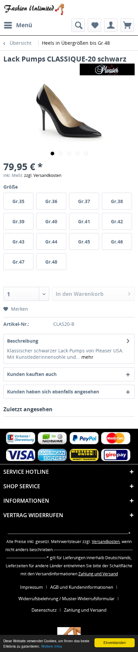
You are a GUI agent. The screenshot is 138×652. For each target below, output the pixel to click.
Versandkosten (106, 541)
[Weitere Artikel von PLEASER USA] (107, 69)
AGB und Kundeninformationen (81, 587)
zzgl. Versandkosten (42, 175)
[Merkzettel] (94, 25)
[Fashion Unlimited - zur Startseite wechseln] (33, 9)
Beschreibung (22, 341)
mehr (86, 357)
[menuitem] (18, 25)
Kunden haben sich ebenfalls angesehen (53, 391)
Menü (24, 25)
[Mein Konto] (111, 25)
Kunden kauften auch (32, 374)
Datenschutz (44, 610)
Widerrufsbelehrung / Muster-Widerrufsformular (66, 599)
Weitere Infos (51, 646)
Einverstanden (115, 642)
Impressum (31, 587)
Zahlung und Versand (98, 574)
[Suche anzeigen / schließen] (78, 25)
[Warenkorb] (127, 25)
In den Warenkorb (80, 294)
